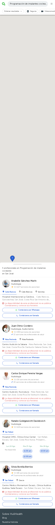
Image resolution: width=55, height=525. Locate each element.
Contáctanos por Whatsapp (29, 310)
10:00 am (45, 451)
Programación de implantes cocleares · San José (29, 4)
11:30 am (27, 451)
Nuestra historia (10, 522)
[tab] (9, 291)
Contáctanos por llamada (29, 315)
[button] (12, 258)
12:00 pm (27, 456)
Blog (4, 518)
